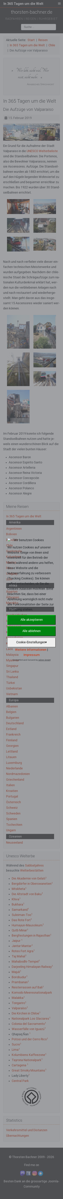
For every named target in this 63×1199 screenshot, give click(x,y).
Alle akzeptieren (31, 619)
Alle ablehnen (31, 631)
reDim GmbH (44, 660)
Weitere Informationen (30, 649)
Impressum (31, 655)
